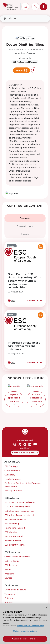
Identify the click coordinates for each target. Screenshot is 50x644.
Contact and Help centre (25, 452)
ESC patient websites (15, 544)
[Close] (47, 607)
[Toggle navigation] (43, 6)
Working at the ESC (13, 490)
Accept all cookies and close (26, 639)
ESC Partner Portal (13, 536)
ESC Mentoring (11, 523)
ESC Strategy (11, 466)
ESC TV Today (11, 561)
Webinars (9, 573)
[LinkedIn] (29, 444)
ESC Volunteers (11, 532)
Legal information (12, 479)
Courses (8, 578)
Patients (8, 598)
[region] (25, 624)
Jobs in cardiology (12, 540)
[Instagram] (14, 444)
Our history (9, 474)
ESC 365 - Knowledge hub (17, 506)
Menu (12, 18)
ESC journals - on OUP (15, 519)
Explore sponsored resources (14, 397)
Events (7, 569)
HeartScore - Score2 (14, 528)
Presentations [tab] (25, 226)
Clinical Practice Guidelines (17, 556)
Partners (8, 602)
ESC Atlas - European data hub (19, 515)
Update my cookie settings (25, 631)
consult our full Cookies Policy (30, 626)
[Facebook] (24, 444)
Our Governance (12, 470)
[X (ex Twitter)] (19, 444)
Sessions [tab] (25, 218)
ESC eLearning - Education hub (19, 511)
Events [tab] (25, 234)
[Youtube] (35, 444)
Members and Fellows (15, 589)
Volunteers (9, 594)
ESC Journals (10, 565)
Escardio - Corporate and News (19, 502)
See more (32, 300)
